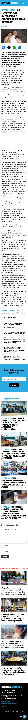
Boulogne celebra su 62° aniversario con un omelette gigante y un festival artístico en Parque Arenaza (13, 671)
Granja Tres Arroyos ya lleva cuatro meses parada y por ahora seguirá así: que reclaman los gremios (14, 333)
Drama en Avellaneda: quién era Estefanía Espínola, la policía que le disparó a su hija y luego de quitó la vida (13, 644)
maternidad (21, 313)
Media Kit (4, 706)
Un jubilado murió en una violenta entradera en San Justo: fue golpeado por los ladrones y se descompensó (13, 591)
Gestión (10, 3)
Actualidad (8, 10)
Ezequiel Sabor (5, 313)
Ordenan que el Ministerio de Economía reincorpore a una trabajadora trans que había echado (14, 358)
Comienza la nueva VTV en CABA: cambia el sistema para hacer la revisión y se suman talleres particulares (12, 617)
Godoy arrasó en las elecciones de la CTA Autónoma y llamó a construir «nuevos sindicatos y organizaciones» (14, 325)
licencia (14, 313)
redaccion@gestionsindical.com (9, 703)
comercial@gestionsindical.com (8, 701)
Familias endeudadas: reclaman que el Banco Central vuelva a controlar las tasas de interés (14, 341)
